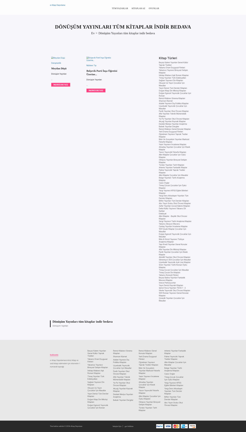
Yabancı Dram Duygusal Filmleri (172, 67)
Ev (93, 33)
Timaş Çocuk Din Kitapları (169, 272)
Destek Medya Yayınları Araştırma (173, 124)
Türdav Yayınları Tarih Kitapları (171, 165)
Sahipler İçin (117, 426)
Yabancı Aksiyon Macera (169, 224)
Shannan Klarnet (166, 101)
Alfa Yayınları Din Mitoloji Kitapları (172, 249)
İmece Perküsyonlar (167, 283)
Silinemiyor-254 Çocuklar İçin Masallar (175, 260)
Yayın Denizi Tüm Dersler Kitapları (173, 88)
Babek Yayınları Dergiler (169, 126)
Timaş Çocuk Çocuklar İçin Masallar (174, 270)
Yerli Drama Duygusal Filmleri (171, 132)
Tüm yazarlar (120, 8)
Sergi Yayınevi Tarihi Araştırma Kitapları (175, 221)
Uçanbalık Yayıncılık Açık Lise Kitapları (175, 262)
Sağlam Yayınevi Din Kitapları (171, 80)
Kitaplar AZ (138, 8)
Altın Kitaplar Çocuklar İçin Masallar (173, 175)
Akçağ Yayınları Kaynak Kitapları (172, 121)
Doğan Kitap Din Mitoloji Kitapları (172, 91)
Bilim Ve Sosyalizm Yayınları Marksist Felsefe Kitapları (149, 370)
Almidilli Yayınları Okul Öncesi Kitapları (174, 257)
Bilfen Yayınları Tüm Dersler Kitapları (174, 201)
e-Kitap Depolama (57, 5)
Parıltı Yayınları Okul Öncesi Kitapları (174, 111)
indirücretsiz (60, 85)
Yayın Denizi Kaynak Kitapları (171, 285)
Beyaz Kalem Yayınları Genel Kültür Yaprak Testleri (97, 353)
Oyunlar (154, 8)
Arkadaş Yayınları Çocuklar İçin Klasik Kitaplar (147, 384)
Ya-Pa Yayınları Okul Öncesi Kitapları (174, 119)
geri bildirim (129, 426)
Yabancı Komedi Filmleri (169, 275)
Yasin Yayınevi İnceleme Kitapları (172, 144)
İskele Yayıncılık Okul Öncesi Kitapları (174, 290)
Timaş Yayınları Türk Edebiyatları (172, 78)
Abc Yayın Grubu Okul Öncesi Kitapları (175, 203)
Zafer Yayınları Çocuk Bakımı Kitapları (174, 206)
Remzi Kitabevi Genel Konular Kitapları (175, 129)
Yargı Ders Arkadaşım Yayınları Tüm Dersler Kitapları (173, 391)
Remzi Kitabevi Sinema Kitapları (172, 98)
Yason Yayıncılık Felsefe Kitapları (172, 152)
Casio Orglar (164, 183)
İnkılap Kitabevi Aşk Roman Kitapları (174, 75)
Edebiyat (162, 213)
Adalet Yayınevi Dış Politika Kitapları (174, 103)
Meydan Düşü (58, 68)
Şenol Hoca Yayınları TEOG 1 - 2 (172, 288)
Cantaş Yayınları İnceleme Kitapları (173, 226)
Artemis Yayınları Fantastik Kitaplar (173, 167)
